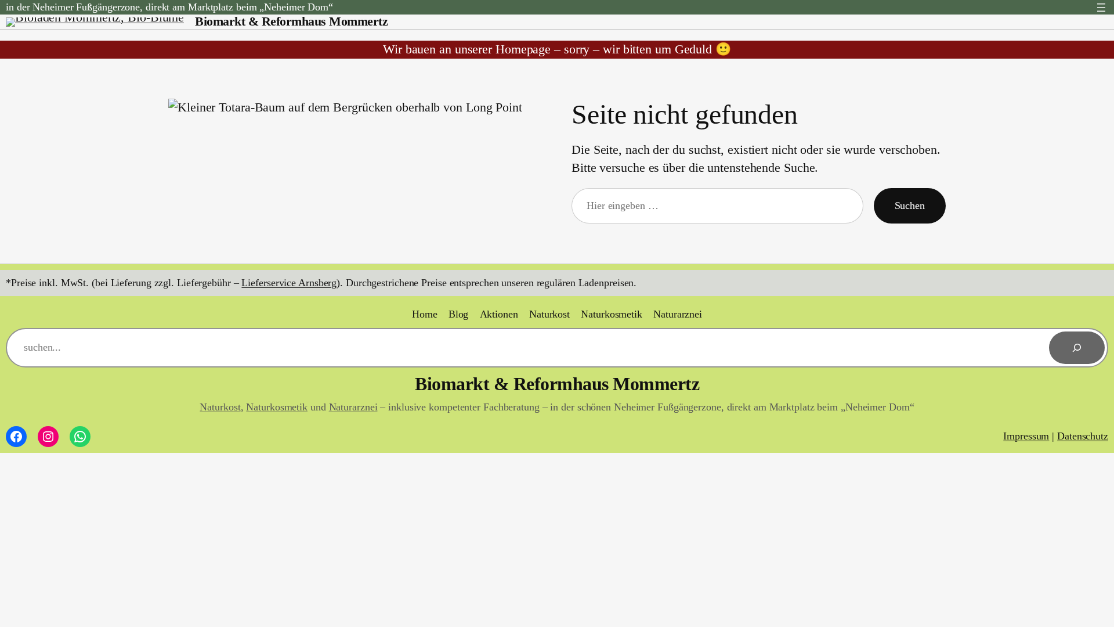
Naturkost (220, 407)
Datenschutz (1082, 436)
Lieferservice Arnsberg (289, 283)
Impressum (1026, 436)
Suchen (910, 205)
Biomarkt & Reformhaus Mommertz (291, 21)
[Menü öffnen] (1101, 8)
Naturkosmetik (277, 407)
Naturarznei (353, 407)
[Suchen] (1077, 347)
